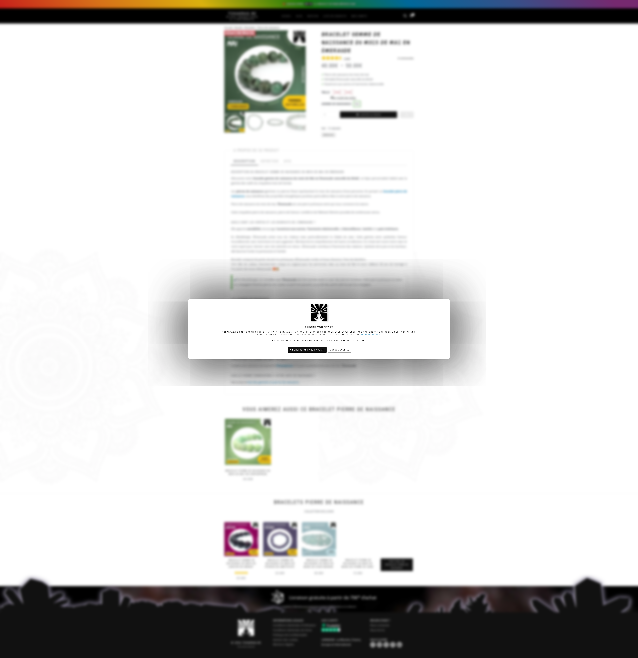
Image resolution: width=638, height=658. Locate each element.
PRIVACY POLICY (370, 335)
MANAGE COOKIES (339, 350)
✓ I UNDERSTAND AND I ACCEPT (307, 350)
